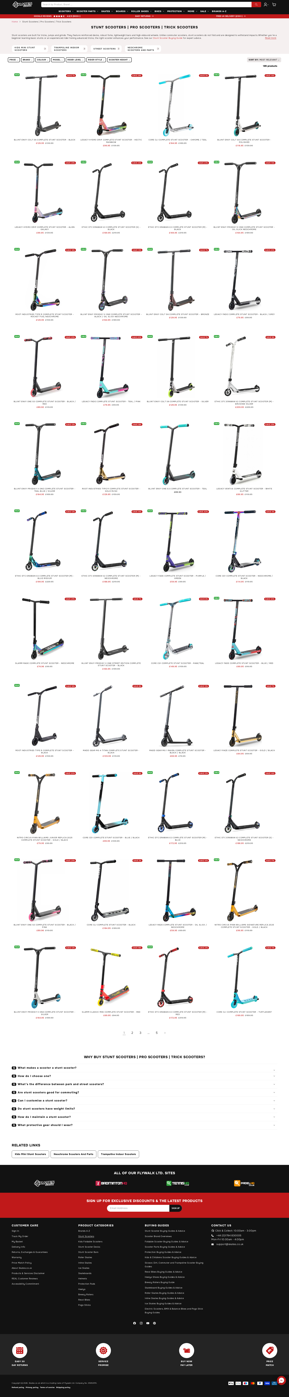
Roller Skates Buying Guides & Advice (164, 1293)
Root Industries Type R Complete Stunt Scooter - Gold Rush (111, 490)
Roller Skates (85, 1257)
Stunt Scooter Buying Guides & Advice (165, 1231)
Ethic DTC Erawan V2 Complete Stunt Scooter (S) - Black (111, 228)
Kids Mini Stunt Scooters (30, 1154)
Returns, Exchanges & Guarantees (30, 1252)
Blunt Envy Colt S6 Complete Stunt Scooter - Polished (244, 141)
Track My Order (20, 1236)
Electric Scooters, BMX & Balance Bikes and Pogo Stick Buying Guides (174, 1310)
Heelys (81, 1289)
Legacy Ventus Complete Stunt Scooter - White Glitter (244, 490)
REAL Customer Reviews (25, 1278)
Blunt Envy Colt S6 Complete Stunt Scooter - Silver (178, 401)
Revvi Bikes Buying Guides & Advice (163, 1271)
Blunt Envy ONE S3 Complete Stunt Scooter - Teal (177, 489)
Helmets (82, 1278)
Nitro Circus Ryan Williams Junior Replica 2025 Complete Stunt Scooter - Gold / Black (45, 839)
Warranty (17, 1257)
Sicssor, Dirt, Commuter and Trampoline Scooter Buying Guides (174, 1264)
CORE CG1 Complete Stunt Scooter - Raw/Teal (177, 663)
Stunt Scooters (86, 1236)
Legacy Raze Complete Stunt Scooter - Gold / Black (244, 750)
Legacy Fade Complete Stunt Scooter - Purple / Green (178, 577)
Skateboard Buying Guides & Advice (163, 1287)
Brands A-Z (84, 1231)
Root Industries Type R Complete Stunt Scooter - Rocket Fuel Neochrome (45, 315)
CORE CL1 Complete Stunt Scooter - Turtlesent (244, 1012)
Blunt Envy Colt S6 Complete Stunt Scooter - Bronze (177, 314)
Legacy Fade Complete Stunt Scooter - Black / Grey (244, 314)
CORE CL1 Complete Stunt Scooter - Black (111, 925)
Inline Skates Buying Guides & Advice (164, 1298)
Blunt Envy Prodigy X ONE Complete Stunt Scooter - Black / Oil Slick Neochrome (111, 315)
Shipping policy (63, 1387)
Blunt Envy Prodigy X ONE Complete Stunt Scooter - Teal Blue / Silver (45, 490)
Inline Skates (85, 1262)
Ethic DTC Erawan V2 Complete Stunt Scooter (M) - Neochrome (111, 577)
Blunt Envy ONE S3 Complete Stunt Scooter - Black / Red (45, 402)
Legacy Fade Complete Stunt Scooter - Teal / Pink (111, 401)
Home (15, 21)
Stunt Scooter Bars (88, 1252)
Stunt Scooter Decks (89, 1246)
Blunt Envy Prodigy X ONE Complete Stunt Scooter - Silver (45, 1013)
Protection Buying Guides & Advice (163, 1252)
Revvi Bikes (84, 1299)
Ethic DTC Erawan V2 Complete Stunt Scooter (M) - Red (177, 1013)
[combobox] (151, 4)
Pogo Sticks (84, 1305)
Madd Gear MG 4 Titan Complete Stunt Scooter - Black (111, 751)
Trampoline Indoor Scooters (118, 1154)
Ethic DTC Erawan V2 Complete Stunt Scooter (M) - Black (177, 228)
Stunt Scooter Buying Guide (168, 38)
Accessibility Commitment (25, 1283)
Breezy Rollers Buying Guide (159, 1282)
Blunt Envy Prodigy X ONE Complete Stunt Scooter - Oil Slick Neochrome (244, 228)
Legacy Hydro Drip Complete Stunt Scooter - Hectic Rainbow (111, 141)
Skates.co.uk (34, 1383)
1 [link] (124, 1033)
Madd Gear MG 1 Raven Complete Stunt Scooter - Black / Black (177, 751)
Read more (270, 38)
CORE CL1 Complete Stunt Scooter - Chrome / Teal (178, 140)
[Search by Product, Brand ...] (256, 4)
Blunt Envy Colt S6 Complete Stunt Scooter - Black (45, 140)
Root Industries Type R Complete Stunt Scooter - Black (45, 751)
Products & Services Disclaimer (28, 1273)
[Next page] (165, 1033)
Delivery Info (18, 1246)
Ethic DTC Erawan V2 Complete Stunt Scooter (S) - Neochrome (244, 839)
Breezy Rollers (85, 1294)
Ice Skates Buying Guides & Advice (163, 1303)
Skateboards (85, 1273)
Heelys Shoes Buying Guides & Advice (165, 1277)
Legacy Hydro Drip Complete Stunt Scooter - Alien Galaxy (45, 228)
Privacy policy (32, 1387)
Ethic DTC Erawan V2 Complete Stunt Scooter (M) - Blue (177, 839)
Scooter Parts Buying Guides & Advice (165, 1246)
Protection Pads (86, 1283)
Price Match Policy (22, 1262)
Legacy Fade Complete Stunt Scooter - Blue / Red (244, 663)
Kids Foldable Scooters (90, 1241)
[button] (274, 4)
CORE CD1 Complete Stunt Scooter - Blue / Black (111, 838)
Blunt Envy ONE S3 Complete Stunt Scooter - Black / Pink (45, 926)
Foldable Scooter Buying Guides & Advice (166, 1241)
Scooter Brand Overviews (158, 1236)
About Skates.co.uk (22, 1268)
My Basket (17, 1241)
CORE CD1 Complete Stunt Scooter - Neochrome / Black (244, 577)
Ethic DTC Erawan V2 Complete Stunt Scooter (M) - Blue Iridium (44, 577)
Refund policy (18, 1387)
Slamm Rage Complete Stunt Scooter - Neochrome (44, 663)
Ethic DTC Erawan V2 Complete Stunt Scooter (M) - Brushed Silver (244, 402)
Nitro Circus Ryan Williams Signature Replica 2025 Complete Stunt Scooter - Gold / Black (244, 926)
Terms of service (47, 1387)
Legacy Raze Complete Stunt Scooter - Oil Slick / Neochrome (178, 926)
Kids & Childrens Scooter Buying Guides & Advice (170, 1257)
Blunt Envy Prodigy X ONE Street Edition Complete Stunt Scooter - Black (111, 664)
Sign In (15, 1231)
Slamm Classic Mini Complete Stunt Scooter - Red (111, 1012)
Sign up (176, 1208)
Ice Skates (83, 1268)
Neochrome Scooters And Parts (73, 1154)
